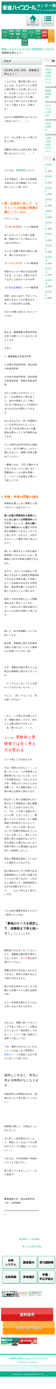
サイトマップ (40, 1358)
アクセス (5, 34)
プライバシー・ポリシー (28, 1362)
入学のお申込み (29, 1328)
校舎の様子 (11, 34)
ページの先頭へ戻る (33, 1246)
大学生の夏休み (48, 126)
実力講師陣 (47, 1262)
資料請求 (44, 34)
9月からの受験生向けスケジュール (48, 75)
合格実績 (10, 1276)
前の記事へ (23, 1239)
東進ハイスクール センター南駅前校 (22, 49)
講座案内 (28, 1262)
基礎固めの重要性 (48, 93)
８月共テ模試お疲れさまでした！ (48, 144)
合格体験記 (18, 34)
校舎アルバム (38, 34)
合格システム (10, 1262)
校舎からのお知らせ (25, 37)
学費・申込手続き (47, 1276)
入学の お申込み (51, 36)
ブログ (31, 34)
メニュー (47, 23)
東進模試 (28, 1276)
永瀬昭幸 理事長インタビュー (21, 1358)
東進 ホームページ (33, 23)
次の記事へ (36, 1239)
